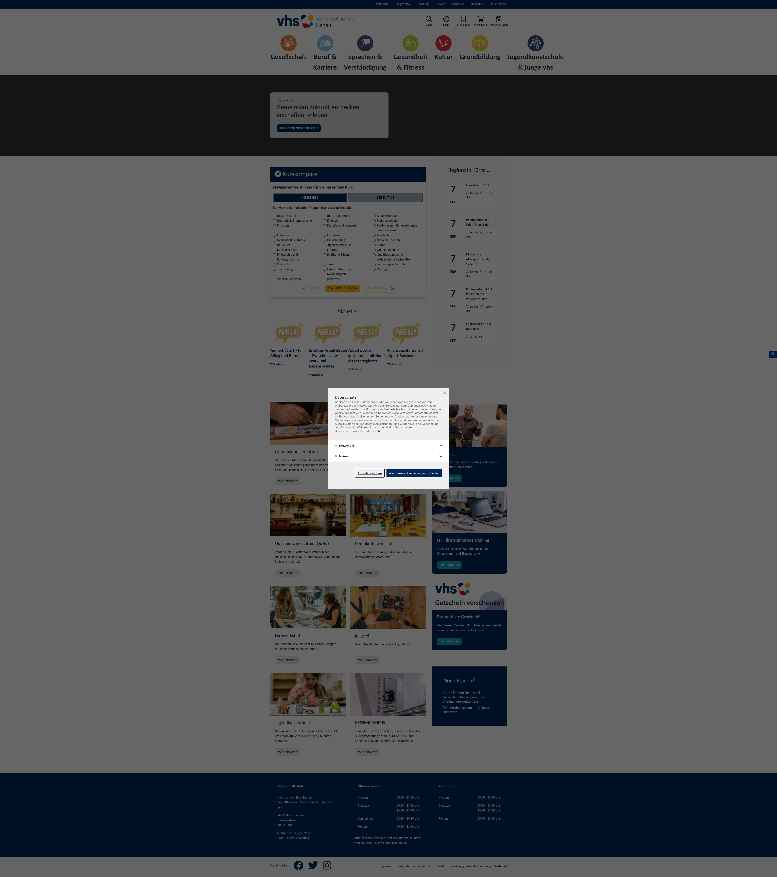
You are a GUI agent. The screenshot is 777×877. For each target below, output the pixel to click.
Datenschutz (372, 431)
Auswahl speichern (370, 473)
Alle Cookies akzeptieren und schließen (414, 473)
